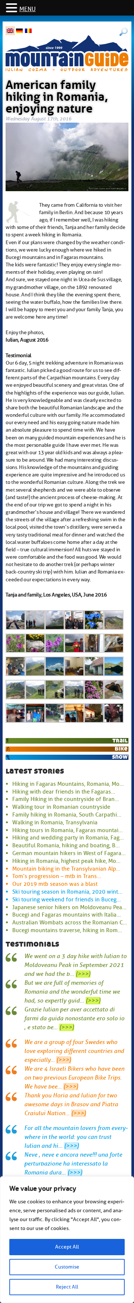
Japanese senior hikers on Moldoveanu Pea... (69, 907)
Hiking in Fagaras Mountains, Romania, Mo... (68, 784)
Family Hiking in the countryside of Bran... (65, 799)
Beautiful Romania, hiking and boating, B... (66, 845)
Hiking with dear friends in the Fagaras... (63, 791)
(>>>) (83, 974)
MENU (27, 9)
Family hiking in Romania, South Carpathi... (66, 814)
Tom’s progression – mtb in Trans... (56, 876)
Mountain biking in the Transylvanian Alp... (66, 868)
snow (120, 757)
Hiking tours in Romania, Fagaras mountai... (67, 830)
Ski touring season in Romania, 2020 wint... (67, 891)
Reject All (67, 1287)
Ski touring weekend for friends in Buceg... (66, 899)
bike (121, 748)
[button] (12, 8)
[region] (67, 1239)
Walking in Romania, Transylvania (55, 822)
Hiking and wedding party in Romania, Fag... (68, 837)
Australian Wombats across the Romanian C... (69, 922)
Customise (67, 1267)
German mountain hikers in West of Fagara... (69, 853)
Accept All (67, 1247)
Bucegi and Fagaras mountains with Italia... (66, 914)
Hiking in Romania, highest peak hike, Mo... (66, 861)
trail (120, 740)
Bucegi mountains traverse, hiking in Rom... (67, 930)
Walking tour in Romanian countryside (61, 807)
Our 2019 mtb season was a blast (55, 884)
